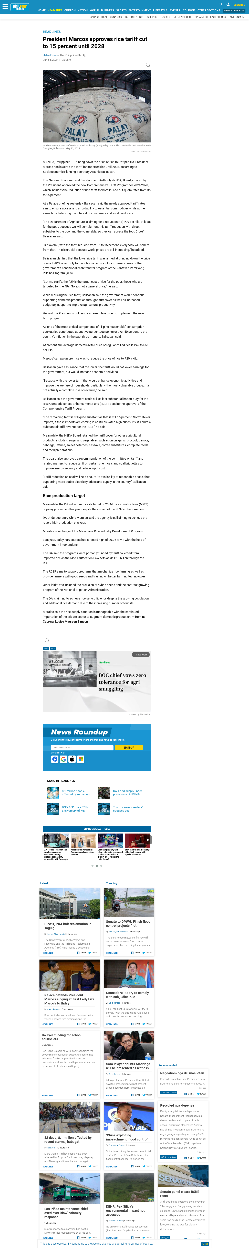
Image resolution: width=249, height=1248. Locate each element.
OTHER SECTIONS (209, 10)
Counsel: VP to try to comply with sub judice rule (127, 995)
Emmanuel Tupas (116, 1145)
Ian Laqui (51, 1148)
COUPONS (189, 10)
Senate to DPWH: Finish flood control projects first (128, 924)
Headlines (52, 32)
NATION (83, 10)
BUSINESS (107, 10)
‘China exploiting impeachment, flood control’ (127, 1137)
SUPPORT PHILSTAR (234, 10)
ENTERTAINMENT (140, 10)
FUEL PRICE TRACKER (158, 17)
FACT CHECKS (218, 17)
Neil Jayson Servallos (118, 932)
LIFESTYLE (160, 10)
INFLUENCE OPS (182, 17)
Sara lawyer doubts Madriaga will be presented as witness (128, 1066)
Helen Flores (50, 55)
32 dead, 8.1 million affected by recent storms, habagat (68, 1140)
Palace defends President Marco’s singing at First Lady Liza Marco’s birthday (69, 999)
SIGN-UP (128, 747)
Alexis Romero (53, 1009)
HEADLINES (55, 10)
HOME (42, 10)
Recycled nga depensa (177, 1105)
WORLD (94, 10)
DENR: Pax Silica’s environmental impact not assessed (125, 1210)
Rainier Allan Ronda (56, 934)
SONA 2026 (116, 17)
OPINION (70, 10)
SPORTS (121, 10)
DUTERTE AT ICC (134, 17)
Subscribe (239, 5)
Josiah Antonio (116, 1221)
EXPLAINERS (200, 17)
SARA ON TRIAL (98, 17)
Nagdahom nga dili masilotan (182, 1073)
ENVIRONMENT (237, 17)
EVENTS (175, 10)
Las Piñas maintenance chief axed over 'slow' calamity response (66, 1213)
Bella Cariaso (114, 1003)
